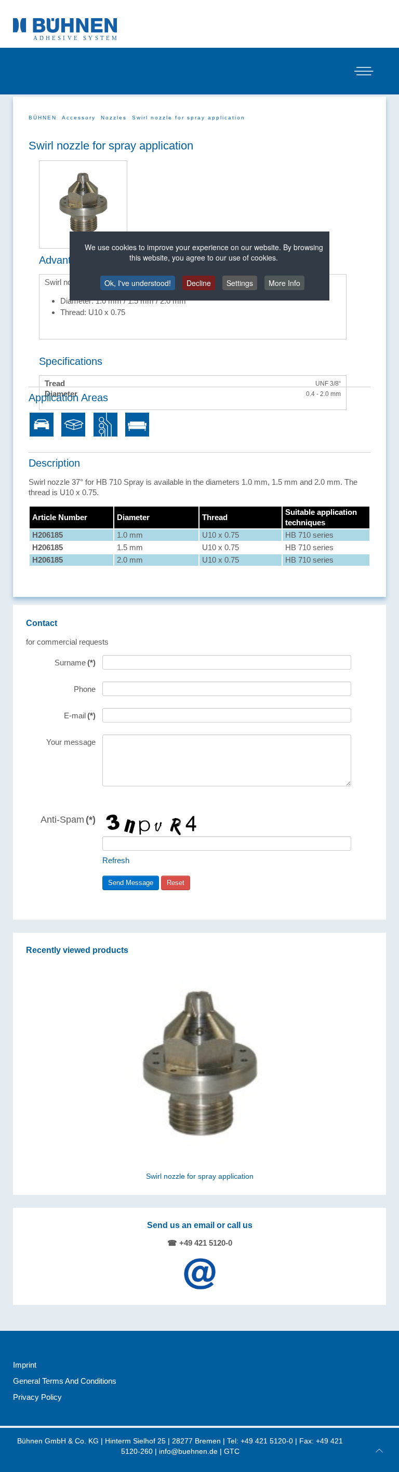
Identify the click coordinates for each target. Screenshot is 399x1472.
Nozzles (114, 117)
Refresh (115, 860)
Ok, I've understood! (137, 283)
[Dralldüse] (83, 203)
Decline (199, 283)
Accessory (79, 117)
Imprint (24, 1364)
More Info (284, 283)
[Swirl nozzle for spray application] (200, 1066)
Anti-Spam (68, 819)
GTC (232, 1451)
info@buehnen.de (188, 1451)
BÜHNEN (43, 117)
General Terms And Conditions (64, 1380)
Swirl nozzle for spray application (200, 1176)
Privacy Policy (37, 1397)
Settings (240, 283)
